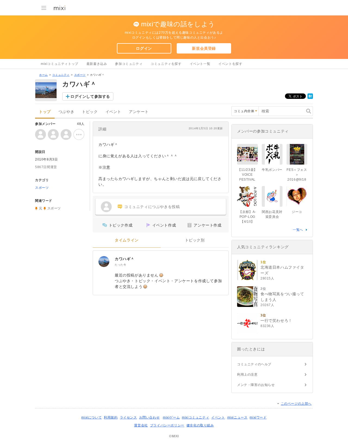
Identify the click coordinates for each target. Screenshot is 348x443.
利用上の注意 (247, 374)
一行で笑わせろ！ (276, 320)
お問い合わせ (149, 417)
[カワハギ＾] (103, 261)
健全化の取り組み (200, 425)
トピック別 (195, 240)
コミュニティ (61, 74)
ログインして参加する (90, 96)
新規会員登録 (204, 48)
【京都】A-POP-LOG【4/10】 (247, 217)
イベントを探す (230, 64)
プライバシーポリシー (167, 425)
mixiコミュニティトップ (59, 64)
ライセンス (128, 417)
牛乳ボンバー (272, 170)
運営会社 (141, 425)
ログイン (144, 48)
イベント (113, 112)
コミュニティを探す (166, 64)
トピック (90, 112)
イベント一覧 (200, 64)
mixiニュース (237, 417)
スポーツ (80, 74)
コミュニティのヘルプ (254, 364)
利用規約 (110, 417)
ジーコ (297, 212)
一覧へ (298, 230)
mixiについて (91, 417)
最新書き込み (96, 64)
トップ (45, 112)
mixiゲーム (171, 417)
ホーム (43, 74)
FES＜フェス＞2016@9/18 (297, 174)
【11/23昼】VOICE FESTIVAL (247, 174)
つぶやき (66, 112)
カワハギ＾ (125, 259)
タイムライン (127, 240)
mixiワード (258, 417)
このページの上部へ (296, 404)
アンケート (139, 112)
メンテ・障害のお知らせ (256, 385)
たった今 (120, 264)
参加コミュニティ (128, 64)
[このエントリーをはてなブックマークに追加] (310, 98)
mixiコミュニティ (195, 417)
